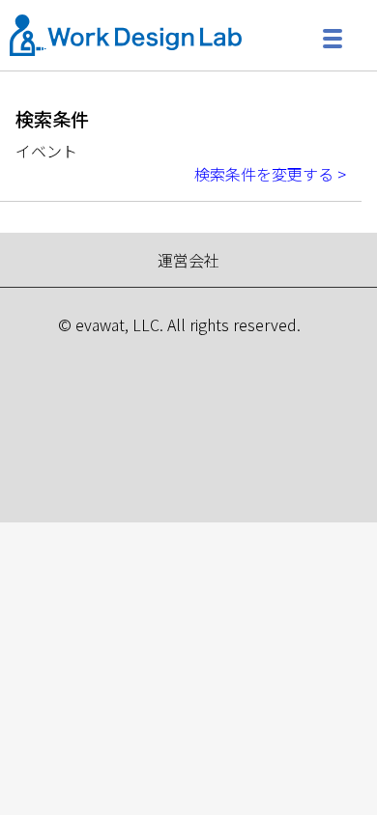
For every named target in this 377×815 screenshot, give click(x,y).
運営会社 (188, 259)
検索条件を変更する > (270, 173)
